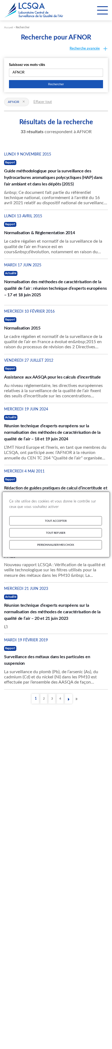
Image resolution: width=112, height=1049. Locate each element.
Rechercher (23, 27)
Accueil (8, 27)
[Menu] (102, 10)
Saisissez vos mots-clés (27, 65)
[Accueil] (34, 10)
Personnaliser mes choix (55, 545)
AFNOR (13, 101)
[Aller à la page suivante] (68, 699)
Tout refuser (55, 533)
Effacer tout (42, 102)
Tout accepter (56, 521)
